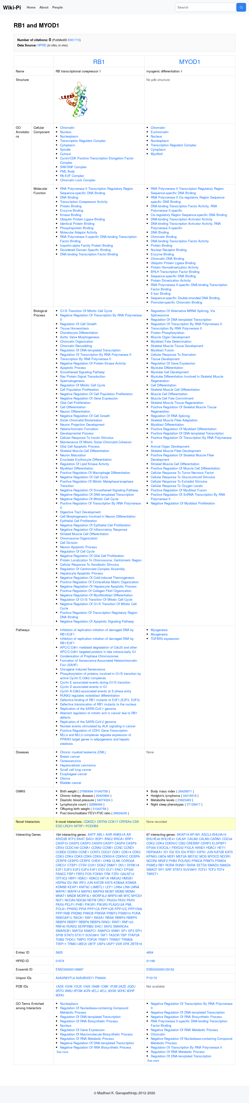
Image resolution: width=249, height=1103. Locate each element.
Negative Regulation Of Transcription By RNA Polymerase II (101, 317)
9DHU (60, 995)
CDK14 (126, 852)
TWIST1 (152, 873)
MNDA (71, 895)
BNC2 (109, 838)
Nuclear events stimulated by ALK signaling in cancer (97, 726)
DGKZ (101, 865)
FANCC (61, 873)
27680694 (86, 791)
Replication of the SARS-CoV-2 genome (88, 721)
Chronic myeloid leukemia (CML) (83, 752)
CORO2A (127, 860)
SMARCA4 (120, 926)
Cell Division (69, 542)
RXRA (191, 865)
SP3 (131, 930)
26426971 (185, 791)
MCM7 (109, 891)
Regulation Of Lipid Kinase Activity (84, 463)
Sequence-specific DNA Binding (173, 276)
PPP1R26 (135, 908)
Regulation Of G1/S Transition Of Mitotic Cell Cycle (96, 599)
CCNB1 (108, 847)
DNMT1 (112, 865)
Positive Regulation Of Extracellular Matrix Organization (99, 582)
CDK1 (116, 852)
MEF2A (181, 856)
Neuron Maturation (73, 455)
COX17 (113, 821)
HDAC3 (94, 878)
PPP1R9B (63, 913)
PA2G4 (112, 900)
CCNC (118, 847)
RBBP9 (95, 922)
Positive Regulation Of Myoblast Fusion (179, 490)
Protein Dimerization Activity (171, 280)
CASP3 (85, 843)
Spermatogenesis (72, 380)
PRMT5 (208, 860)
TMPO (81, 939)
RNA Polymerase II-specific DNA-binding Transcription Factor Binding (98, 238)
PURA (136, 913)
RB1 (99, 61)
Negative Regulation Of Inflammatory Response (93, 529)
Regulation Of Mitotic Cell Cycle (82, 385)
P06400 (100, 977)
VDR (119, 943)
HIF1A (104, 878)
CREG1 (61, 865)
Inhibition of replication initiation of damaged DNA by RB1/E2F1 (97, 631)
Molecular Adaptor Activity (78, 232)
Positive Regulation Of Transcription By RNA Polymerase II (100, 505)
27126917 (193, 804)
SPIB (59, 935)
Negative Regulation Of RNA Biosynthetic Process (95, 1047)
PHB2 (173, 860)
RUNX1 (180, 865)
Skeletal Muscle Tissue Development (177, 345)
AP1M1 (195, 834)
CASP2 (74, 843)
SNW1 (115, 930)
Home (31, 7)
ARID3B (61, 838)
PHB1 (80, 904)
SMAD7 (151, 869)
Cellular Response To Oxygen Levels (177, 485)
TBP (123, 935)
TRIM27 (114, 939)
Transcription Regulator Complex (83, 140)
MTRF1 (79, 826)
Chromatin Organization (76, 341)
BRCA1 (119, 838)
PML (128, 904)
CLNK (116, 860)
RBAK (109, 917)
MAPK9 (98, 891)
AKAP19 (183, 834)
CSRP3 (206, 843)
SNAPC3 (104, 930)
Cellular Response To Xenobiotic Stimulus (89, 564)
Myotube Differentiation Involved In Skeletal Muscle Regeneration (187, 378)
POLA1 (61, 908)
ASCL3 (206, 834)
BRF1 (129, 838)
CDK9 (97, 856)
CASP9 (131, 843)
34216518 (189, 795)
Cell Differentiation (73, 407)
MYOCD (213, 856)
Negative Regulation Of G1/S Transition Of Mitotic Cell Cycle (98, 605)
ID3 (177, 852)
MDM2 (119, 891)
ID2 (69, 882)
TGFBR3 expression (165, 638)
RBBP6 (61, 922)
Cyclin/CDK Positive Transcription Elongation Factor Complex (96, 160)
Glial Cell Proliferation (75, 402)
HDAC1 (83, 878)
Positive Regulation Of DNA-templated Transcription (187, 433)
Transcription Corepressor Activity (84, 201)
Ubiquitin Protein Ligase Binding (82, 219)
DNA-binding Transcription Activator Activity (182, 219)
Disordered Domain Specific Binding (85, 249)
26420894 (102, 795)
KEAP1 (73, 887)
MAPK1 (61, 891)
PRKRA (100, 913)
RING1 (106, 922)
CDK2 (136, 852)
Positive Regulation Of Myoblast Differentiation (183, 428)
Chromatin (67, 127)
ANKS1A (119, 834)
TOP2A (92, 939)
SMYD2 (77, 930)
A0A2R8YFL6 (65, 977)
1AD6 (59, 986)
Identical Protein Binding (77, 223)
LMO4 (162, 856)
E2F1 (59, 869)
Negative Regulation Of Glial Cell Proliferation (92, 555)
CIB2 (182, 843)
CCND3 (72, 852)
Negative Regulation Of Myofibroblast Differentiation (96, 595)
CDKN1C (122, 856)
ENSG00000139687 (69, 969)
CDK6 (87, 856)
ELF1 (110, 869)
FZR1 (115, 873)
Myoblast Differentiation (76, 468)
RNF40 (60, 926)
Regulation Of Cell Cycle (77, 551)
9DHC (121, 990)
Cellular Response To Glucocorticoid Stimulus (183, 477)
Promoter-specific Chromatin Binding (176, 302)
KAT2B (99, 882)
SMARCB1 (63, 930)
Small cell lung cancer (75, 769)
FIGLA (189, 847)
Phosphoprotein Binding (76, 228)
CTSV (83, 865)
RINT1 (116, 922)
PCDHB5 (92, 826)
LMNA (135, 887)
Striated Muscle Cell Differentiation (84, 533)
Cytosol (65, 153)
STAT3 (69, 935)
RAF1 (89, 917)
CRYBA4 (125, 821)
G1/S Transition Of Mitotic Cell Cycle (86, 310)
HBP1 (72, 878)
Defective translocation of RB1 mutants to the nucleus (98, 704)
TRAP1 (103, 939)
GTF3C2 (61, 878)
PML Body (67, 171)
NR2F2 (163, 860)
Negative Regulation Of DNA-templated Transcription (97, 494)
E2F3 (76, 869)
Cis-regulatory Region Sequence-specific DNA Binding (189, 214)
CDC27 (106, 852)
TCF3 (212, 869)
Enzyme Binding (71, 210)
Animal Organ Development (170, 446)
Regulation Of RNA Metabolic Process (87, 1038)
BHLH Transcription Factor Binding (175, 271)
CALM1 (181, 838)
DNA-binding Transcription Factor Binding (89, 254)
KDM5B (61, 887)
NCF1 (60, 900)
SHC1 (99, 926)
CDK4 (69, 856)
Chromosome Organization (79, 538)
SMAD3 (213, 865)
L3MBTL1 (97, 887)
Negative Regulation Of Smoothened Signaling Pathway (99, 490)
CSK (136, 821)
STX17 (79, 935)
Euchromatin (160, 132)
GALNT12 (127, 873)
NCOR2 (151, 860)
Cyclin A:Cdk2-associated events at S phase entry (95, 691)
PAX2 (122, 900)
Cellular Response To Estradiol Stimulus (179, 481)
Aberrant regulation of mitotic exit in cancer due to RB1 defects (98, 715)
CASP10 (62, 843)
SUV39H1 (92, 935)
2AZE (122, 986)
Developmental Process (77, 433)
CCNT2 (95, 852)
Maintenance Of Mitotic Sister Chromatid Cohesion (96, 442)
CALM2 (192, 838)
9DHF (131, 990)
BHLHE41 (168, 838)
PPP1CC (121, 908)
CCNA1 (85, 847)
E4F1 (93, 869)
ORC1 (101, 900)
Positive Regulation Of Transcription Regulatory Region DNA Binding (98, 614)
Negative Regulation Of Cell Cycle (84, 477)
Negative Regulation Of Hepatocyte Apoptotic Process (98, 586)
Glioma (65, 778)
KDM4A (119, 882)
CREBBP (193, 843)
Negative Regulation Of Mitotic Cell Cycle (89, 498)
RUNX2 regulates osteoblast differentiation (90, 695)
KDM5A (130, 882)
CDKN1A (108, 856)
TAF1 (104, 935)
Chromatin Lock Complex (78, 180)
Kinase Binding (70, 214)
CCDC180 (72, 847)
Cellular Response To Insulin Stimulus (87, 437)
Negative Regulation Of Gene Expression (89, 398)
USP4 (101, 943)
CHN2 (107, 860)
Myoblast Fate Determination (171, 341)
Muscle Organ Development (170, 337)
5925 (59, 952)
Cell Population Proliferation (79, 389)
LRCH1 (68, 826)
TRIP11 (61, 943)
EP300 (128, 869)
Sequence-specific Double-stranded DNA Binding (185, 297)
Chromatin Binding (164, 236)
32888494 (95, 804)
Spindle (65, 149)
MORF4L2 (99, 895)
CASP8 (120, 843)
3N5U (68, 990)
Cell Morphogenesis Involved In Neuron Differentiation (97, 516)
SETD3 (201, 865)
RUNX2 (71, 926)
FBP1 (71, 873)
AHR (109, 834)
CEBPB (61, 860)
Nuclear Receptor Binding (169, 249)
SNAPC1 (90, 930)
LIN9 (126, 887)
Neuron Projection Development (82, 424)
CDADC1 (90, 821)
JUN (90, 882)
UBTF (92, 943)
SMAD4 (225, 865)
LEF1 (109, 887)
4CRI (86, 990)
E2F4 (85, 869)
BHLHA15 (219, 834)
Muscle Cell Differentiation (169, 393)
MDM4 (130, 891)
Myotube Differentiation (167, 367)
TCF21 (202, 869)
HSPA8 (61, 882)
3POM (77, 990)
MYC (127, 895)
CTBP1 (72, 865)
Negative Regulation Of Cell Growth (85, 415)
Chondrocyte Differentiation (79, 332)
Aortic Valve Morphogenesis (79, 337)
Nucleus (65, 132)
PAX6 (60, 904)
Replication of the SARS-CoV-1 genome (88, 708)
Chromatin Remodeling (76, 345)
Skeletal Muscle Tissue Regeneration (177, 402)
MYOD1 (190, 61)
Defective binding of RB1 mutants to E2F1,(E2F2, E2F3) (100, 699)
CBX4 (60, 847)
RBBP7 (72, 922)
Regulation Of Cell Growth (78, 323)
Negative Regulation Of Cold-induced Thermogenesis (97, 577)
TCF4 (220, 869)
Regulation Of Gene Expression (173, 363)
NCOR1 (225, 856)
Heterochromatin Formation (79, 428)
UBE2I (82, 943)
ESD (59, 826)
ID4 (183, 852)
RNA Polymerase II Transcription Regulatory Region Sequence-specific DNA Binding (96, 190)
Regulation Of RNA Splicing (170, 415)
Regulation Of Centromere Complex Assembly (92, 568)
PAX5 (131, 900)
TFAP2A (134, 935)
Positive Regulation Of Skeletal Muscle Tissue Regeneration (183, 409)
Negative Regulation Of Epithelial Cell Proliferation (95, 525)
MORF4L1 (84, 895)
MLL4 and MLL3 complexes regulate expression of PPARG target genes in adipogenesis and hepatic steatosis (95, 739)
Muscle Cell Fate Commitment (172, 398)
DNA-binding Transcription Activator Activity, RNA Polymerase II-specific (186, 225)
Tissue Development (165, 358)
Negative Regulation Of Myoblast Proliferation (183, 503)
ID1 (165, 852)
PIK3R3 (102, 904)
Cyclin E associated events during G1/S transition (95, 682)
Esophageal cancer (73, 774)
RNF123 (127, 922)
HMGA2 (115, 878)
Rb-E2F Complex (72, 175)
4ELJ (95, 990)
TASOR (114, 935)
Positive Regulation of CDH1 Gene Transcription (94, 730)
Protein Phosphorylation (167, 332)
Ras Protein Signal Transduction (82, 376)
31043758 (101, 791)
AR (128, 834)
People (57, 7)
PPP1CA (93, 908)
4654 (149, 952)
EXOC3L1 (164, 847)
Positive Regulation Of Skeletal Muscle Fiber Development (182, 457)
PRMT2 (112, 913)
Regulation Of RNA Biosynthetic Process (89, 1021)
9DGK (112, 990)
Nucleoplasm (69, 136)
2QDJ (131, 986)
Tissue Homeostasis (74, 328)
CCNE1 (84, 852)
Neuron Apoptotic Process (78, 547)
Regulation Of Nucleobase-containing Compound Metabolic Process (94, 1010)
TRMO (72, 943)
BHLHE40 (153, 838)
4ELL (103, 990)
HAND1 (200, 847)
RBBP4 (120, 917)
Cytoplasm (67, 145)
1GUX (77, 986)
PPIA (82, 908)
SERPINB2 (86, 926)
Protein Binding (70, 206)
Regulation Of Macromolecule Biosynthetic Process (96, 1034)
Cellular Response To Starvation (173, 354)
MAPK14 (74, 891)
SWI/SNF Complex (73, 167)
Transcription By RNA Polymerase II (85, 358)
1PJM (113, 986)
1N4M (95, 986)
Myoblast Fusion (162, 350)
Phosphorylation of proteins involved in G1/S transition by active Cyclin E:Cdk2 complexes (100, 675)
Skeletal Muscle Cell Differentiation (84, 450)
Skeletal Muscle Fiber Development (176, 450)
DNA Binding (69, 197)
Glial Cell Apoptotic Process (80, 446)
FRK (107, 873)
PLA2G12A (116, 904)
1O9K (104, 986)
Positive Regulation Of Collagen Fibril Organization (95, 590)
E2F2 (68, 869)
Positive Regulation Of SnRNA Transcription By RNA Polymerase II (188, 496)
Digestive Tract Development (80, 512)
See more (62, 1052)
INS (75, 882)
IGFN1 (201, 852)
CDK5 (78, 856)
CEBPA (134, 856)
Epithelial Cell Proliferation (78, 520)
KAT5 (109, 882)
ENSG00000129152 (160, 969)
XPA (126, 943)
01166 (150, 960)
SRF (168, 869)
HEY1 (221, 847)
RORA (169, 865)
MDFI (171, 856)
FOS (88, 873)
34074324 (103, 800)
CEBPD (73, 860)
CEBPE (85, 860)
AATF (92, 834)
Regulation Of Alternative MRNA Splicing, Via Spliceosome (183, 312)
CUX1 (92, 865)
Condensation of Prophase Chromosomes (89, 656)
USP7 (110, 943)
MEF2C (193, 856)
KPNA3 (151, 856)
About (43, 7)
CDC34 (227, 838)
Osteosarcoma (70, 760)
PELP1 (70, 904)
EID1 (101, 869)
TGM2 (60, 939)
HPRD (41, 45)
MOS (203, 856)
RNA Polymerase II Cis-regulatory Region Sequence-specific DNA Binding (188, 199)
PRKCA (197, 860)
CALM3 (204, 838)
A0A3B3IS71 (85, 977)
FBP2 (80, 873)
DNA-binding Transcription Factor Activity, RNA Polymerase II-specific (184, 208)
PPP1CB (107, 908)
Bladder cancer (70, 782)
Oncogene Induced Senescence (82, 669)
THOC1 (70, 939)
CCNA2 (96, 847)
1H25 (86, 986)
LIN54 (118, 887)
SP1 (124, 930)
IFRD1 (191, 852)
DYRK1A (133, 865)
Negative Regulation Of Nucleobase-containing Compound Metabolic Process (191, 1040)
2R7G (60, 990)
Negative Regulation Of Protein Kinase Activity (93, 363)
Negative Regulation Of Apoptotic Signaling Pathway (97, 621)
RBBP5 (131, 917)
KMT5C (84, 887)
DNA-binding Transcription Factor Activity (180, 241)
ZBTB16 (136, 943)
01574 (60, 960)
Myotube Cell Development (170, 372)
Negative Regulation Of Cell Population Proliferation (96, 393)
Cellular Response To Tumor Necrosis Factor (182, 472)
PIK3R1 (90, 904)
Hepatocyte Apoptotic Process (81, 573)
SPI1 (138, 930)
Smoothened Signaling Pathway (82, 372)
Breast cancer (70, 756)
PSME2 (151, 865)
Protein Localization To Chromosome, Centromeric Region (101, 560)
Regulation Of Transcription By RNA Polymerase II (95, 354)
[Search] (241, 7)
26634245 (120, 813)
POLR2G (184, 860)
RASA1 (99, 917)
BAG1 (90, 838)
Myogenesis (159, 629)
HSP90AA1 (154, 852)
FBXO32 (178, 847)
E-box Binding (160, 293)
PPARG (72, 908)
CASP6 (97, 843)
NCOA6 (70, 900)
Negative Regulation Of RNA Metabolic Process (184, 1029)
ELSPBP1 (219, 843)
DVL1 (122, 865)
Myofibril (157, 153)
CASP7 (108, 843)
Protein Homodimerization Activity (175, 267)
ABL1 (101, 834)
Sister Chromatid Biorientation (81, 420)
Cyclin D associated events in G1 (83, 686)
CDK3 (60, 856)
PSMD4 (220, 860)
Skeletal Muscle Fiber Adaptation (174, 420)
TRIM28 (127, 939)
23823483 (184, 800)
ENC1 (119, 869)
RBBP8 (84, 922)
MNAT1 (61, 895)
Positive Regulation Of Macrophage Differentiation (95, 472)
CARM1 (215, 838)
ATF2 (72, 838)
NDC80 (81, 900)
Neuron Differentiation (75, 411)
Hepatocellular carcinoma (78, 765)
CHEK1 (96, 860)
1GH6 (68, 986)
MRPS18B (115, 895)
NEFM (91, 900)
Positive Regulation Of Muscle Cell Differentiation (185, 468)
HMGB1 (127, 878)
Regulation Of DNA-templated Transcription (90, 350)
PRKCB (88, 913)
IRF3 (82, 882)
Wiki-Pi (12, 7)
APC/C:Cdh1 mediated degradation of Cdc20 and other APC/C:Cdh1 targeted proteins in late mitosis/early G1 (98, 649)
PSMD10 (124, 913)
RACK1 (78, 917)
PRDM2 (76, 913)
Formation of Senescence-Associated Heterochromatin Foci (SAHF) (98, 662)
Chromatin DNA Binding (167, 258)
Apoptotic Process (73, 367)
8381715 (74, 40)
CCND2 (61, 852)
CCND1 (129, 847)
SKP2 (108, 926)
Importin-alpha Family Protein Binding (86, 245)
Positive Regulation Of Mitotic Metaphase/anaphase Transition (96, 483)
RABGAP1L (64, 917)
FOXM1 (98, 873)
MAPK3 (86, 891)
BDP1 (99, 838)
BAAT (81, 838)
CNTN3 (102, 821)
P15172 (151, 977)
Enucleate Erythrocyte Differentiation (86, 459)
